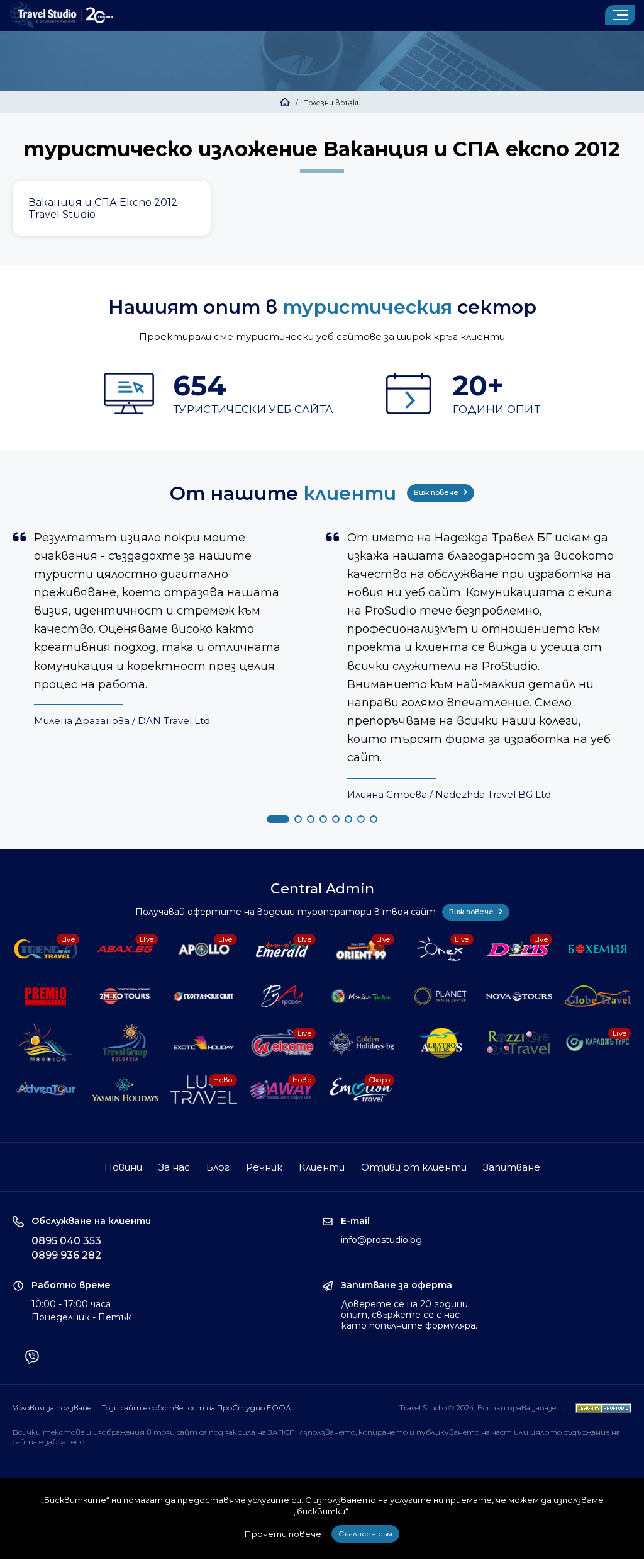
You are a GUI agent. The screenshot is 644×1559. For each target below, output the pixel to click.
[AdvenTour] (46, 1089)
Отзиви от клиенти (414, 1167)
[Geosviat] (203, 996)
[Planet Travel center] (440, 996)
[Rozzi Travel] (519, 1042)
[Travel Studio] (61, 15)
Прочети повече (283, 1534)
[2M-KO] (125, 996)
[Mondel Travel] (361, 996)
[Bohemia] (598, 948)
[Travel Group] (125, 1042)
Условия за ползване (52, 1407)
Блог (218, 1167)
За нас (174, 1167)
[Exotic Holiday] (203, 1042)
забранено (64, 1441)
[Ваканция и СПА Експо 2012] (112, 209)
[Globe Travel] (598, 996)
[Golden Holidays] (361, 1042)
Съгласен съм (365, 1533)
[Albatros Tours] (440, 1042)
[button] (278, 819)
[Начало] (285, 102)
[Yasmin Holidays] (125, 1089)
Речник (264, 1167)
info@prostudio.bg (381, 1239)
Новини (123, 1167)
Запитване (511, 1167)
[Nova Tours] (519, 996)
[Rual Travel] (282, 996)
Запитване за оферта (396, 1285)
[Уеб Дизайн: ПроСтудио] (600, 1407)
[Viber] (32, 1358)
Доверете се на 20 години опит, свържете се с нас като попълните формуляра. (409, 1314)
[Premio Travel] (46, 996)
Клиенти (322, 1167)
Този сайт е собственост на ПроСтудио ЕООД (196, 1407)
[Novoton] (46, 1042)
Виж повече (437, 492)
